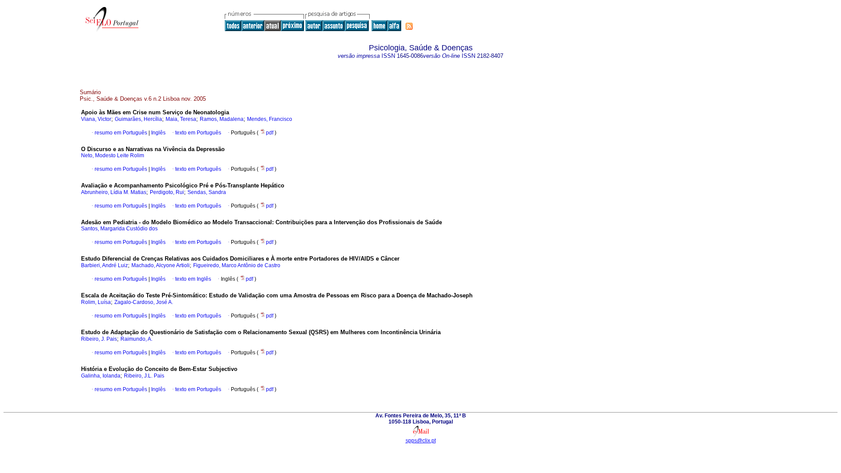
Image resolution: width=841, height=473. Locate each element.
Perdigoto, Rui (167, 192)
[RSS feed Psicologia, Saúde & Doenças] (409, 26)
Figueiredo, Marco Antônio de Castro (236, 265)
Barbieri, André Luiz (104, 265)
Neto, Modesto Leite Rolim (112, 155)
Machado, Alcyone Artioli (160, 265)
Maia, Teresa (181, 119)
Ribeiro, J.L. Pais (144, 376)
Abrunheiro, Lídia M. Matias (113, 192)
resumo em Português (121, 133)
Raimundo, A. (136, 339)
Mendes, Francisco (269, 119)
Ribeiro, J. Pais (99, 339)
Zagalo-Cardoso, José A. (143, 302)
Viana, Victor (96, 119)
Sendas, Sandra (206, 192)
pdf (270, 133)
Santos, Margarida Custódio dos (119, 229)
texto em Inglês (193, 279)
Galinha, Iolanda (100, 376)
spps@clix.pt (421, 441)
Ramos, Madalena (222, 119)
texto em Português (198, 133)
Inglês (158, 133)
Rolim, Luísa (96, 302)
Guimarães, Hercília (138, 119)
